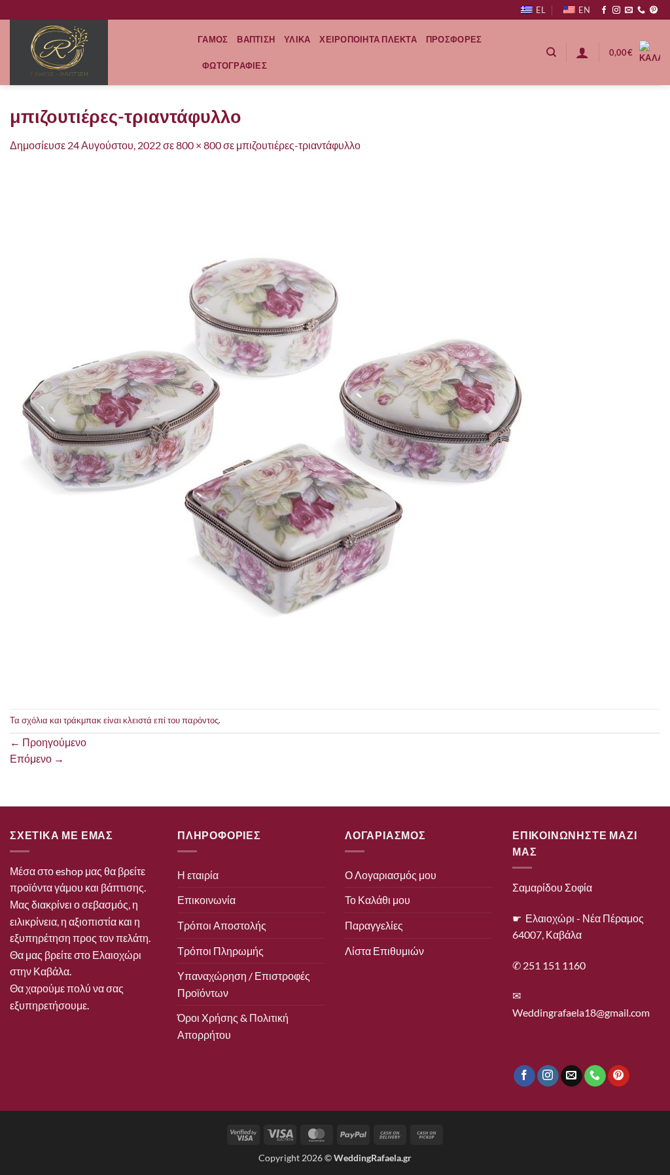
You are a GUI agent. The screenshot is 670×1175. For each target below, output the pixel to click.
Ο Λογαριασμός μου (390, 875)
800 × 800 (198, 145)
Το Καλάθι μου (377, 900)
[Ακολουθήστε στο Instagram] (616, 10)
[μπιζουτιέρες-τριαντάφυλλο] (271, 430)
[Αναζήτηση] (551, 52)
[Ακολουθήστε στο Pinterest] (654, 10)
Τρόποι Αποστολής (221, 925)
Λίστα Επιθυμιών (384, 951)
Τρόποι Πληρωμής (220, 951)
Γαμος (213, 39)
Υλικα (297, 39)
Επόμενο (37, 758)
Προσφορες (454, 39)
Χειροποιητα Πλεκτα (368, 39)
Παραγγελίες (374, 925)
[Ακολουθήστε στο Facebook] (604, 10)
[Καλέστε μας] (641, 10)
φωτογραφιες (234, 65)
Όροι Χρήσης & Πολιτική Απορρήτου (233, 1026)
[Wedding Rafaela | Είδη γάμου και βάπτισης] (94, 52)
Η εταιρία (198, 875)
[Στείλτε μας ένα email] (629, 10)
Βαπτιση (256, 39)
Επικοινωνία (206, 900)
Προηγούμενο (48, 742)
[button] (582, 52)
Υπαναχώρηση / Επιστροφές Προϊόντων (243, 984)
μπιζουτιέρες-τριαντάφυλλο (298, 145)
